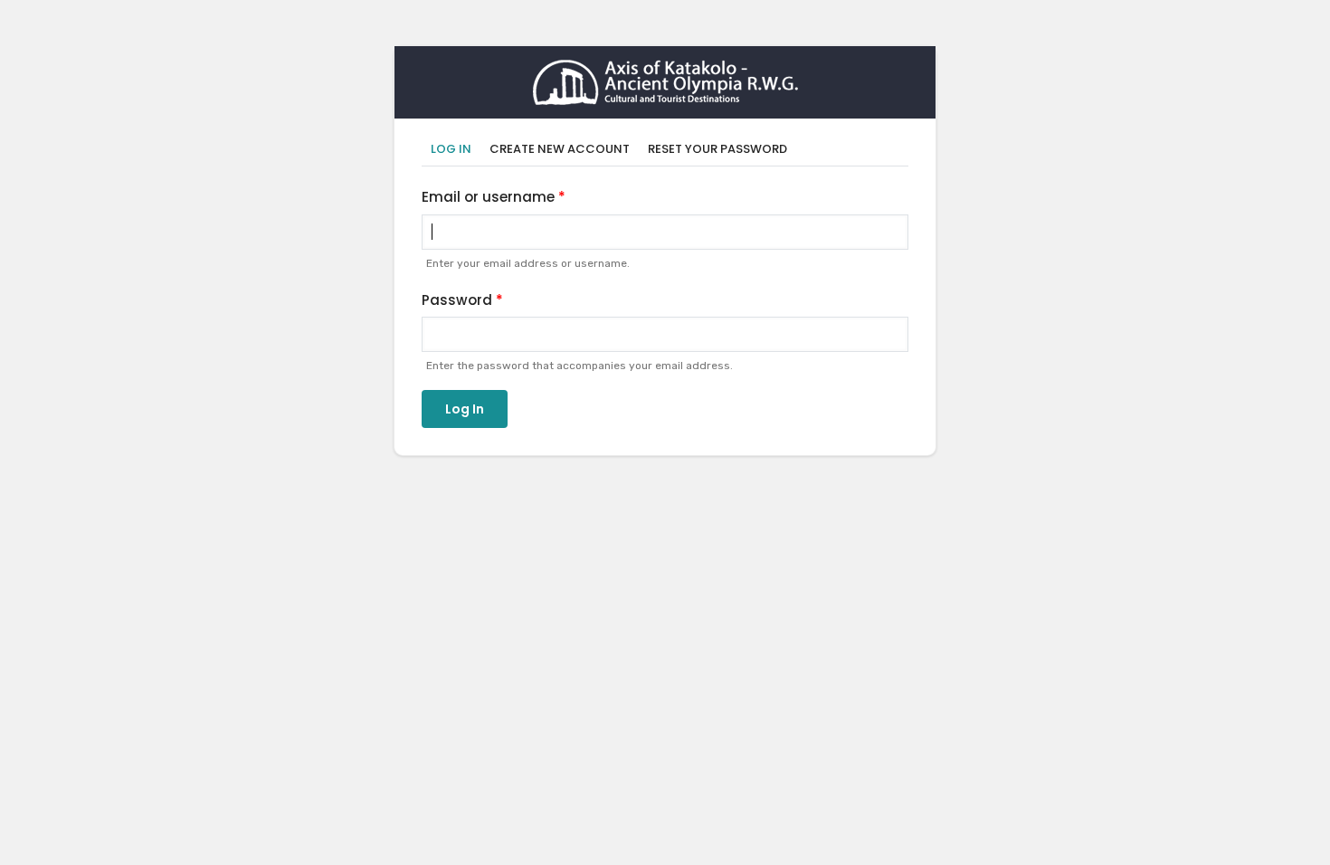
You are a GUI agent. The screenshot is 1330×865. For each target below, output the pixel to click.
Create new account (559, 148)
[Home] (665, 71)
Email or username (488, 196)
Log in (455, 149)
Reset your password (717, 148)
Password (457, 299)
